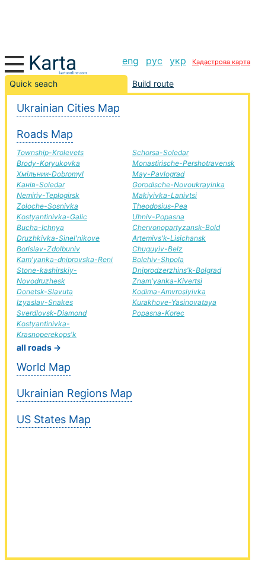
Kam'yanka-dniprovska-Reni (65, 259)
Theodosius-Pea (159, 205)
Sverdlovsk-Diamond (52, 312)
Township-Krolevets (50, 152)
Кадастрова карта (221, 62)
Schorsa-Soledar (160, 152)
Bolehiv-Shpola (158, 259)
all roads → (39, 347)
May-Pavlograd (158, 173)
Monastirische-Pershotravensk (183, 163)
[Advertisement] (127, 24)
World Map (44, 367)
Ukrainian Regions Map (74, 393)
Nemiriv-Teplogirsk (48, 195)
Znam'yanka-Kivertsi (167, 280)
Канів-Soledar (41, 184)
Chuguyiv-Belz (157, 248)
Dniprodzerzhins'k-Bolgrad (176, 270)
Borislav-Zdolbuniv (48, 248)
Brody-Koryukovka (48, 163)
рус (154, 61)
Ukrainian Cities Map (68, 108)
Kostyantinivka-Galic (52, 216)
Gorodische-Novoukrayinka (178, 184)
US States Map (54, 419)
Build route (153, 83)
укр (178, 61)
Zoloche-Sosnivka (47, 205)
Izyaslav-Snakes (45, 302)
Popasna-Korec (158, 312)
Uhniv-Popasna (158, 216)
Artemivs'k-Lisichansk (169, 238)
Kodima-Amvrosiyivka (169, 291)
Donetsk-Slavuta (45, 291)
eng (130, 61)
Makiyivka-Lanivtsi (164, 195)
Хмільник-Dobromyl (50, 173)
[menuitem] (130, 60)
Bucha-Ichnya (40, 227)
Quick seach (33, 83)
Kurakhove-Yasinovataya (174, 302)
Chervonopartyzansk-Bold (176, 227)
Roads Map (45, 134)
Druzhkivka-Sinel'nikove (58, 238)
